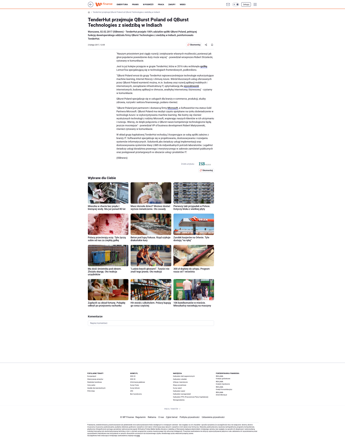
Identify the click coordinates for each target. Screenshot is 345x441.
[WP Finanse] (106, 4)
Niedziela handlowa (94, 382)
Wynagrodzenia (178, 400)
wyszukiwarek (191, 86)
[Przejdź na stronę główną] (90, 6)
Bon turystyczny (136, 394)
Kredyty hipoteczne (223, 384)
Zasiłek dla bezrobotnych (96, 388)
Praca (161, 4)
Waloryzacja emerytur (95, 379)
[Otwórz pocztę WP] (228, 4)
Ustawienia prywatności (213, 417)
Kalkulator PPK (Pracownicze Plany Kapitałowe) (190, 397)
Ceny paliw (91, 385)
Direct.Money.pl (221, 395)
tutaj (138, 436)
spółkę (203, 66)
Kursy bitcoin (135, 388)
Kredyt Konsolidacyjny (224, 389)
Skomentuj (195, 44)
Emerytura (122, 4)
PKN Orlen (91, 391)
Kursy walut (177, 388)
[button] (235, 4)
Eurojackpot (91, 376)
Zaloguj (246, 4)
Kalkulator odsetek (180, 379)
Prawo (135, 4)
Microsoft (173, 107)
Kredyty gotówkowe (223, 379)
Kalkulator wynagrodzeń (182, 394)
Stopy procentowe (179, 385)
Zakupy (171, 4)
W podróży (148, 4)
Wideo (183, 4)
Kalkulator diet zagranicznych (184, 376)
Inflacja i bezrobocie (180, 382)
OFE (131, 391)
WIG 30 (132, 379)
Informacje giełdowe (137, 382)
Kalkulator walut (179, 391)
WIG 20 (132, 376)
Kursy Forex (134, 385)
